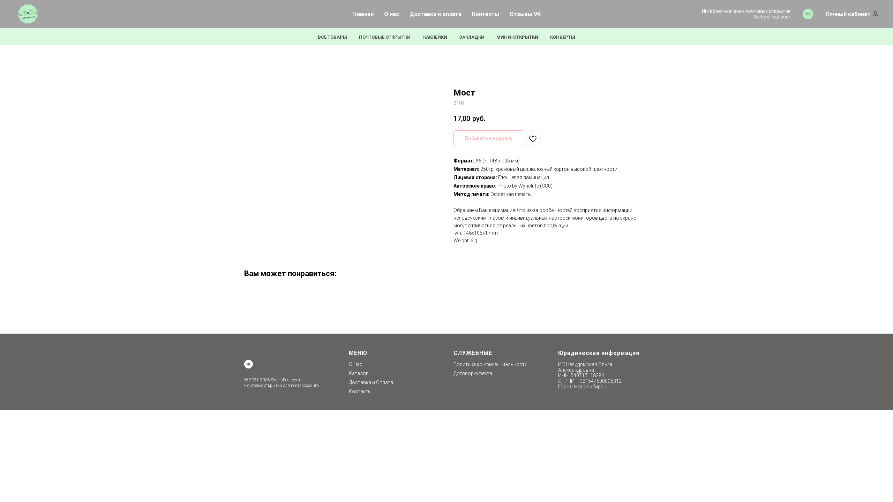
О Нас (355, 364)
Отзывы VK (525, 14)
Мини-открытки (517, 37)
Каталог (358, 373)
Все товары (332, 37)
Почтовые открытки (385, 37)
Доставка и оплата (435, 14)
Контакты (485, 14)
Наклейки (434, 37)
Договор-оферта (472, 373)
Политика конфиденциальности (490, 364)
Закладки (472, 37)
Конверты (562, 37)
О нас (391, 14)
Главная (363, 14)
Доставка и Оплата (371, 382)
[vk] (808, 14)
